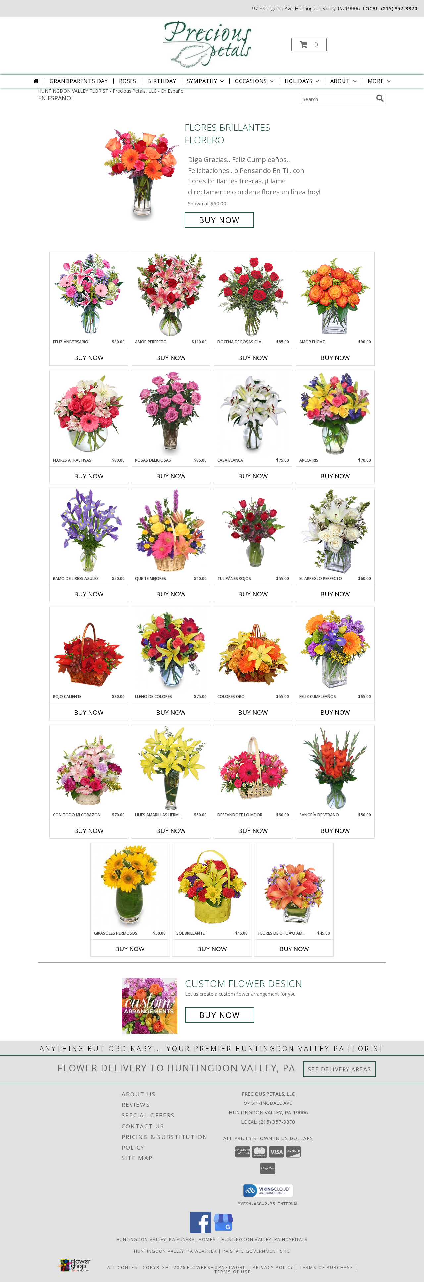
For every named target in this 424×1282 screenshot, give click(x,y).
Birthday (161, 81)
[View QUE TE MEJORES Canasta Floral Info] (171, 531)
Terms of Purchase (326, 1267)
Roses (127, 81)
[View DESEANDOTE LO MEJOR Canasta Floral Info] (253, 768)
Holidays (298, 81)
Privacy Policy (273, 1267)
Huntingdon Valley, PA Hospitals (264, 1239)
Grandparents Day (79, 81)
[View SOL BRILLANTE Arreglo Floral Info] (212, 886)
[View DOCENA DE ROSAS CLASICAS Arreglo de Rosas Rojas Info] (253, 295)
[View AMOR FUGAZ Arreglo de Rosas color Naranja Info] (335, 295)
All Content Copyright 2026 (146, 1267)
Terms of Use (232, 1272)
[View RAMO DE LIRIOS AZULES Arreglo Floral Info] (89, 531)
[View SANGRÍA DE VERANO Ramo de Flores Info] (335, 768)
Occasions (251, 81)
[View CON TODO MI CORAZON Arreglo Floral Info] (89, 768)
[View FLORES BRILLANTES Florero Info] (142, 174)
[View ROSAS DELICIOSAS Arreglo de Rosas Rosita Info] (171, 413)
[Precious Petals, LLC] (211, 42)
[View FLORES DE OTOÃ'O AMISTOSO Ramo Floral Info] (294, 886)
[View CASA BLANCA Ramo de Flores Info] (253, 413)
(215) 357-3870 (399, 8)
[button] (309, 44)
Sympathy (202, 81)
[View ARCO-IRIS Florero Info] (335, 413)
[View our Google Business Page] (223, 1231)
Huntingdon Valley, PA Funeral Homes (166, 1239)
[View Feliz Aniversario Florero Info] (89, 295)
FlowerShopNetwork (216, 1267)
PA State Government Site (256, 1251)
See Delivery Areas (339, 1069)
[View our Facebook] (200, 1231)
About (340, 81)
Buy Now (219, 219)
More (376, 81)
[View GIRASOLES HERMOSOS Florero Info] (130, 886)
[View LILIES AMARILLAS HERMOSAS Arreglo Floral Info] (171, 768)
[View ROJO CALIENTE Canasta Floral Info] (89, 650)
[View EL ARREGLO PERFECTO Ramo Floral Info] (335, 531)
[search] (380, 98)
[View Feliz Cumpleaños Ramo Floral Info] (335, 650)
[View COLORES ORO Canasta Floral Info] (253, 650)
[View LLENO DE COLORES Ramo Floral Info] (171, 650)
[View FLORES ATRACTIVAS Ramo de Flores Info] (89, 413)
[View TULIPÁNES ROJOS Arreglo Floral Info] (253, 531)
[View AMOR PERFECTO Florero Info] (171, 295)
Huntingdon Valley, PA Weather (175, 1251)
